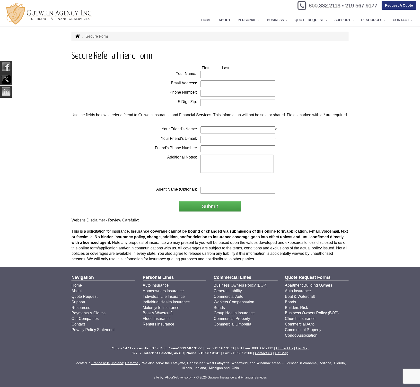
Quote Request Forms (308, 277)
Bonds (219, 308)
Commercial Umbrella (232, 324)
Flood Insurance (157, 319)
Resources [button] (372, 20)
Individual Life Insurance (164, 296)
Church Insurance (300, 319)
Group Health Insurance (234, 313)
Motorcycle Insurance (161, 308)
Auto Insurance (156, 285)
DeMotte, (132, 363)
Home (206, 20)
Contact (78, 324)
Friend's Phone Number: (176, 148)
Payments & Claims (88, 313)
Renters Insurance (158, 324)
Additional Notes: (182, 157)
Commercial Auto (228, 296)
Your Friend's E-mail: (179, 138)
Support (78, 302)
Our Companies (85, 319)
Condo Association (301, 335)
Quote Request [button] (310, 20)
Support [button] (343, 20)
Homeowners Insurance (163, 291)
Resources (80, 308)
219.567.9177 (361, 5)
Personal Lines (158, 277)
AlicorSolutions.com (179, 377)
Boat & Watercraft (158, 313)
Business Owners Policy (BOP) (240, 285)
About (225, 20)
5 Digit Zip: (187, 102)
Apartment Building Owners (308, 285)
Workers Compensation (234, 302)
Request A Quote (399, 5)
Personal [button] (247, 20)
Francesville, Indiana (107, 363)
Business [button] (276, 20)
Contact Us (284, 348)
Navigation (82, 277)
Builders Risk (296, 308)
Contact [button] (401, 20)
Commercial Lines (232, 277)
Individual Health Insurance (166, 302)
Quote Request (84, 296)
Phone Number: (183, 92)
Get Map (302, 348)
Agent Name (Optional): (176, 189)
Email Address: (184, 83)
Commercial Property (232, 319)
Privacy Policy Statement (92, 330)
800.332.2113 (324, 5)
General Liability (228, 291)
